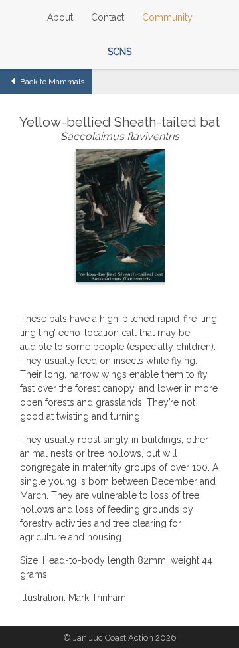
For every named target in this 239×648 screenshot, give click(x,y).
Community (167, 17)
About (60, 17)
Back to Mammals (51, 81)
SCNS (119, 51)
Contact (107, 17)
